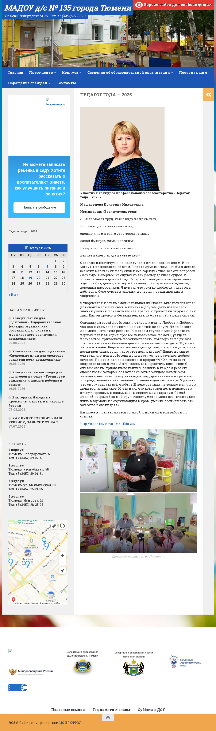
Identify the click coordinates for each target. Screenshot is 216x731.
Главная (15, 72)
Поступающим (193, 72)
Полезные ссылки (68, 709)
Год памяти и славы (111, 709)
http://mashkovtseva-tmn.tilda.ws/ (107, 423)
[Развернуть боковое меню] (208, 94)
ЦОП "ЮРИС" (70, 722)
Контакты (66, 83)
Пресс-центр (41, 72)
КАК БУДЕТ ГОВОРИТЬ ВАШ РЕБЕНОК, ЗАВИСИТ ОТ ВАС (35, 420)
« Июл (13, 294)
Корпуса (70, 72)
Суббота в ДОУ (151, 709)
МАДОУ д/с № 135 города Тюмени (67, 8)
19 (30, 277)
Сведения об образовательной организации (128, 72)
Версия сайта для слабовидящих (177, 4)
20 (38, 277)
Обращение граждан (27, 83)
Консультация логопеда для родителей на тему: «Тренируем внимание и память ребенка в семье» (37, 378)
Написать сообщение (39, 207)
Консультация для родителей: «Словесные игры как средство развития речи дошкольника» (37, 355)
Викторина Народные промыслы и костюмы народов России (36, 401)
